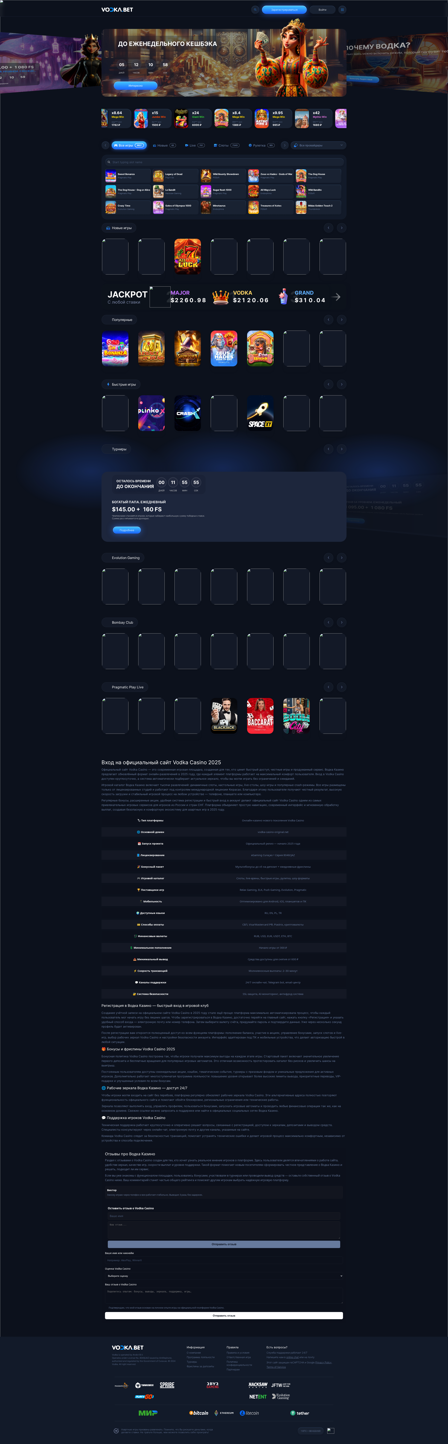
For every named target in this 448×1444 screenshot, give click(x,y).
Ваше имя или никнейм (119, 1253)
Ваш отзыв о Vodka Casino (120, 1284)
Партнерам (233, 1369)
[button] (106, 145)
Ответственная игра (239, 1357)
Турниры (192, 1361)
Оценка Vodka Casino (117, 1268)
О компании (194, 1352)
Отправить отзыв (224, 1244)
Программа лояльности (201, 1357)
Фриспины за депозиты (200, 1366)
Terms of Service (276, 1366)
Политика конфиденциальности (239, 1363)
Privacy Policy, (323, 1362)
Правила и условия (238, 1352)
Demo (115, 277)
